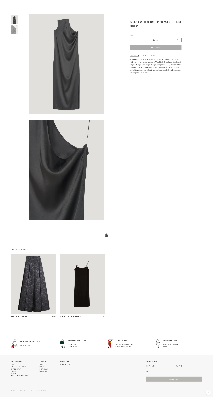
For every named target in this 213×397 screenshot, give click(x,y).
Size (131, 36)
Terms (13, 373)
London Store (65, 365)
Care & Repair (16, 369)
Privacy (14, 371)
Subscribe (43, 371)
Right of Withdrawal (19, 375)
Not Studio (41, 390)
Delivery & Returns (18, 367)
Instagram (43, 369)
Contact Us (16, 365)
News (41, 367)
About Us (43, 365)
